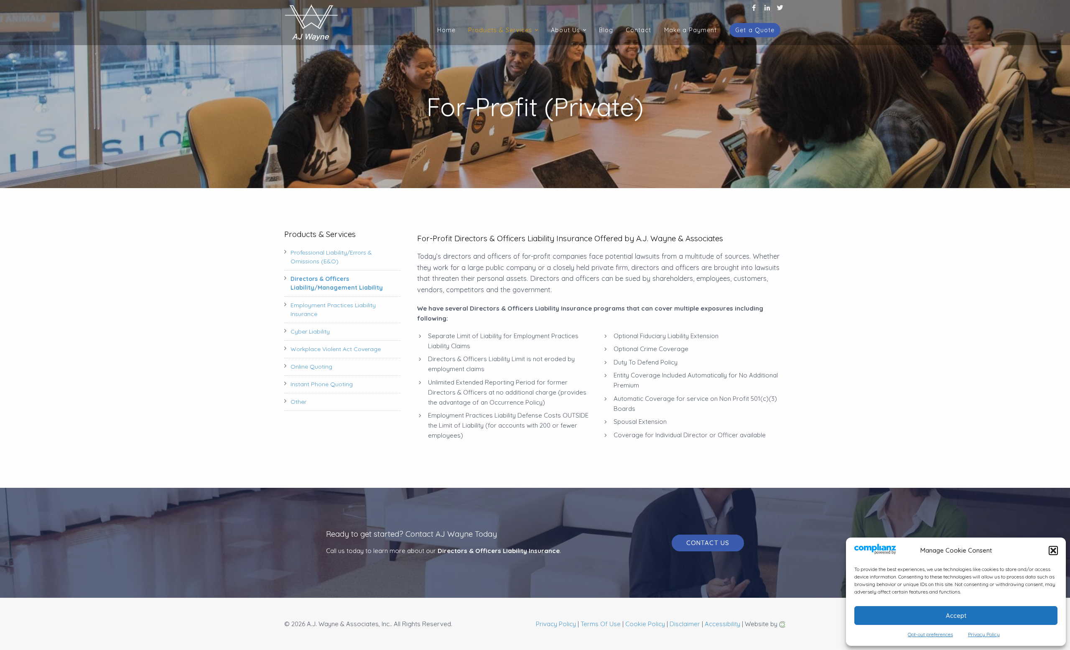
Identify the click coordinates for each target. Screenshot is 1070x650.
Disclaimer (685, 624)
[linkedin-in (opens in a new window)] (767, 7)
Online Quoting (311, 366)
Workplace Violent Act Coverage (335, 349)
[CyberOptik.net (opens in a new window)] (782, 624)
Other (298, 401)
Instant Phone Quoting (321, 384)
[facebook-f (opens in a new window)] (754, 7)
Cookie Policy (645, 624)
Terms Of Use (601, 624)
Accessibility (722, 624)
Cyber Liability (310, 331)
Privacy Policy (556, 624)
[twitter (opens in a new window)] (780, 7)
